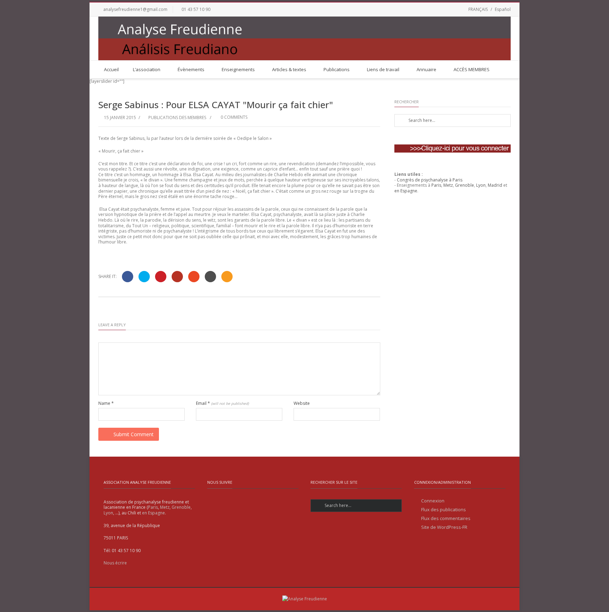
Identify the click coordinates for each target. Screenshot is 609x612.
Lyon (481, 185)
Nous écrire (115, 563)
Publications (337, 69)
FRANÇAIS (478, 9)
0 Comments (233, 117)
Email (222, 403)
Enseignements (238, 69)
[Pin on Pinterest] (160, 276)
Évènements (191, 69)
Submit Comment (133, 434)
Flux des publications (443, 510)
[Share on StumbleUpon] (193, 276)
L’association (146, 69)
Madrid (495, 185)
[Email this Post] (227, 276)
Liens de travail (383, 69)
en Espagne (405, 191)
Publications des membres (177, 117)
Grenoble (464, 185)
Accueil (111, 69)
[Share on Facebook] (127, 276)
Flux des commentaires (445, 518)
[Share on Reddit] (210, 276)
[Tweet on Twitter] (144, 276)
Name (106, 403)
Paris (436, 185)
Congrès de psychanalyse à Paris (429, 180)
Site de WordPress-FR (444, 527)
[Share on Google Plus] (177, 276)
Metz (448, 185)
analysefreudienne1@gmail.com (135, 9)
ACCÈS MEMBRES (472, 69)
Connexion (432, 501)
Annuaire (426, 69)
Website (302, 403)
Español (503, 9)
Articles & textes (289, 69)
